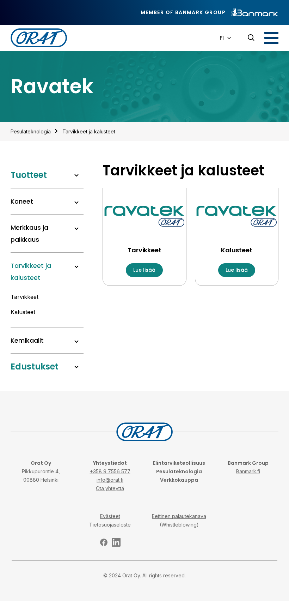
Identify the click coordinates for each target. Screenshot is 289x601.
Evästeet (110, 516)
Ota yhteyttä (110, 488)
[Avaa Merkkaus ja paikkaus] (76, 229)
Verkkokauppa (179, 479)
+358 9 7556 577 (110, 471)
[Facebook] (103, 542)
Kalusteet (23, 311)
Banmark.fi (248, 471)
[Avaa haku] (251, 38)
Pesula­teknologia (31, 131)
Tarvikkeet (24, 296)
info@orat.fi (110, 480)
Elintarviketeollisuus (179, 463)
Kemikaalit (27, 340)
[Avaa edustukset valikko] (76, 367)
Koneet (22, 201)
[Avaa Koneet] (76, 203)
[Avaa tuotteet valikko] (76, 175)
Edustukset (35, 366)
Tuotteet (29, 175)
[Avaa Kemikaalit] (76, 342)
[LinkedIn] (116, 542)
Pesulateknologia (179, 471)
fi (222, 38)
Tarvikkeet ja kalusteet (88, 131)
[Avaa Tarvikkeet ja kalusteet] (76, 267)
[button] (271, 38)
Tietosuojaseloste (110, 525)
